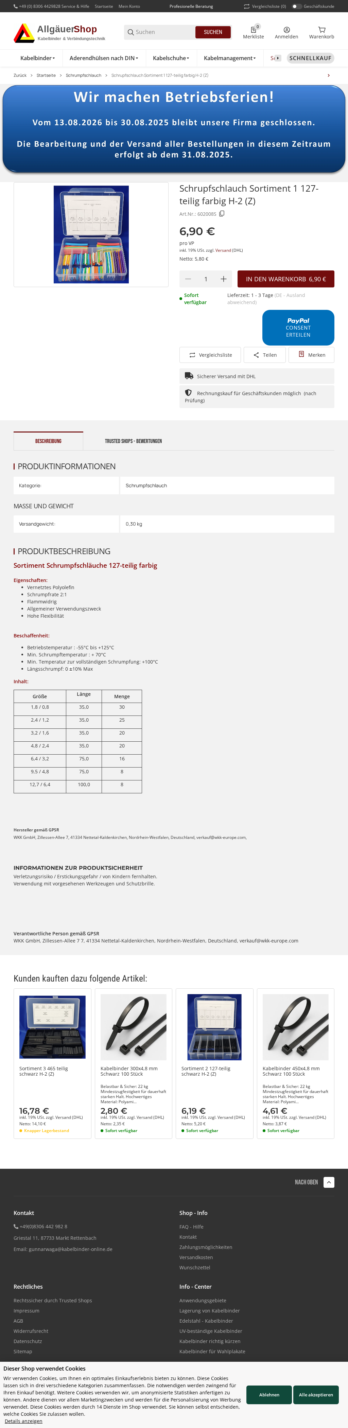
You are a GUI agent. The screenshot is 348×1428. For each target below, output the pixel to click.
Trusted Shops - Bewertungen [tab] (133, 441)
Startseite (104, 6)
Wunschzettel (194, 1267)
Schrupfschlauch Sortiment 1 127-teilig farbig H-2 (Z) (160, 75)
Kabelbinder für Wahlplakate (212, 1351)
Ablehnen (269, 1395)
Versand (223, 250)
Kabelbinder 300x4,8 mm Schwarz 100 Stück (129, 1071)
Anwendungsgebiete (202, 1300)
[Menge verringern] (188, 279)
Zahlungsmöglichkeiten (205, 1247)
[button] (52, 1027)
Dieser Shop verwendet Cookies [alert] (44, 1368)
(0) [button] (269, 6)
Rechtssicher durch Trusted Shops (53, 1300)
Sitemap (23, 1351)
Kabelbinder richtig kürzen (210, 1341)
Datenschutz (28, 1341)
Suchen (213, 32)
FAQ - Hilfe (191, 1226)
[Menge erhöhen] (223, 279)
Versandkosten (196, 1257)
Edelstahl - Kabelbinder (206, 1321)
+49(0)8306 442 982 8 (43, 1226)
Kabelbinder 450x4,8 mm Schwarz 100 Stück (291, 1071)
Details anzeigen (23, 1421)
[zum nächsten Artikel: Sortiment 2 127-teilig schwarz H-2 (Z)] (328, 75)
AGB (18, 1321)
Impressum (26, 1310)
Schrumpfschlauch (83, 75)
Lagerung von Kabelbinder (209, 1310)
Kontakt (188, 1237)
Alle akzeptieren (316, 1395)
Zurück (20, 75)
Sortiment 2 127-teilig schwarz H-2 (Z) (205, 1071)
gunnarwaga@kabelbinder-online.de (70, 1249)
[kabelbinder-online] (63, 32)
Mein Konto (129, 6)
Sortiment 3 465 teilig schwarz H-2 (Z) (43, 1071)
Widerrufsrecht (31, 1331)
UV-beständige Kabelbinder (210, 1331)
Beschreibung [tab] (48, 441)
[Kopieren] (222, 214)
